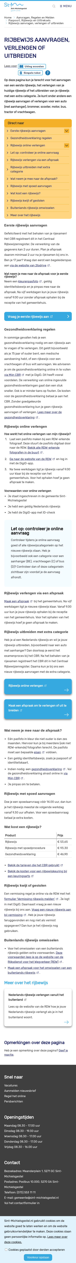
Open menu (62, 6)
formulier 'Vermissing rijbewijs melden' (29, 899)
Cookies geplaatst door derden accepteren (36, 1249)
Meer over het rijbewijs (25, 215)
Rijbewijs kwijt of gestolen (27, 200)
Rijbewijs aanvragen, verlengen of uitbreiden (36, 23)
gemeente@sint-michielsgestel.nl (36, 1197)
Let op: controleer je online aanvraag (34, 152)
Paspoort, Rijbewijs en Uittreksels (29, 20)
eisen (37, 752)
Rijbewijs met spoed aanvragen (31, 186)
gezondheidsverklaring (46, 769)
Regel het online (15, 1096)
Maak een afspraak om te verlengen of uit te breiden (37, 708)
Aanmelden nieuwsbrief (20, 1090)
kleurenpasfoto (28, 281)
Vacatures (10, 1085)
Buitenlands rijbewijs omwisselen (32, 208)
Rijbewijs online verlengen (27, 145)
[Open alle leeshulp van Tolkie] (47, 72)
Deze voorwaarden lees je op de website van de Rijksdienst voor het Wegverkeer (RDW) (35, 957)
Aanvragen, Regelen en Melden (35, 17)
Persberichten (13, 1101)
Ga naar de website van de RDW (30, 459)
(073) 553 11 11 (26, 1192)
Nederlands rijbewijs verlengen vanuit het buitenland (36, 997)
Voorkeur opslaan (38, 1257)
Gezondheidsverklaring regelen (31, 138)
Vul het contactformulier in (22, 1203)
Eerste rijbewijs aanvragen (28, 130)
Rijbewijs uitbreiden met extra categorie (30, 169)
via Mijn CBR (12, 375)
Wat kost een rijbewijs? (25, 193)
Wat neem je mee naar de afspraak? (33, 178)
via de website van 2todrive (28, 265)
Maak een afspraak (16, 601)
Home (7, 17)
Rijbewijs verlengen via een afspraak (34, 160)
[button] (54, 6)
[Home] (16, 7)
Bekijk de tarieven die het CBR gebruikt (33, 865)
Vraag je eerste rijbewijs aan (28, 317)
